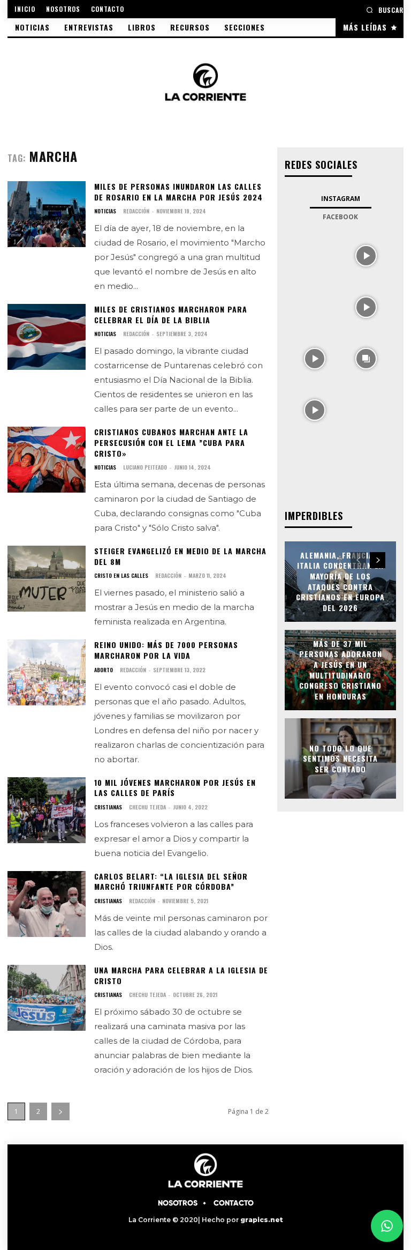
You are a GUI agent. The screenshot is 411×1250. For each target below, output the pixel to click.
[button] (385, 9)
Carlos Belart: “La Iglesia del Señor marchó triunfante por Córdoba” (171, 881)
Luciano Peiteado (145, 467)
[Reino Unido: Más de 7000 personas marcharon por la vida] (46, 672)
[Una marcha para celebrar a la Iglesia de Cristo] (46, 998)
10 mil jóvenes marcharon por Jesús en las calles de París (175, 788)
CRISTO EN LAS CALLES (121, 575)
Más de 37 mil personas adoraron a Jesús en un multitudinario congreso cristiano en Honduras (340, 670)
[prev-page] (358, 560)
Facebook (340, 216)
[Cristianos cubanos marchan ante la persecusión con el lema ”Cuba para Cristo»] (46, 460)
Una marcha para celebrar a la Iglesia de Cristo (181, 975)
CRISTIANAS (108, 807)
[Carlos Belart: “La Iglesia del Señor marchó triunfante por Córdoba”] (46, 904)
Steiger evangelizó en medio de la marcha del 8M (180, 556)
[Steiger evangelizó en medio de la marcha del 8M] (46, 579)
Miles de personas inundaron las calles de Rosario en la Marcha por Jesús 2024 (178, 192)
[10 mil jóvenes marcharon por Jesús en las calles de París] (46, 810)
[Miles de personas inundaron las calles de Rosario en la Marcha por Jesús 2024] (46, 214)
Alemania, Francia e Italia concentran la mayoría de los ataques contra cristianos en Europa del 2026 (340, 581)
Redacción (136, 211)
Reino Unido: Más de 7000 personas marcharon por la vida (166, 650)
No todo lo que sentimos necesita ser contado (340, 758)
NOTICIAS (105, 211)
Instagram (340, 198)
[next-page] (60, 1111)
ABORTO (103, 670)
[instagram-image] (314, 254)
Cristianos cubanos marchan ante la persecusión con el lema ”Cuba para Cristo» (171, 442)
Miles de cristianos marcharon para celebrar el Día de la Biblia (170, 314)
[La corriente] (205, 81)
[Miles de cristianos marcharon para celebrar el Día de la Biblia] (46, 337)
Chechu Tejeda (147, 807)
